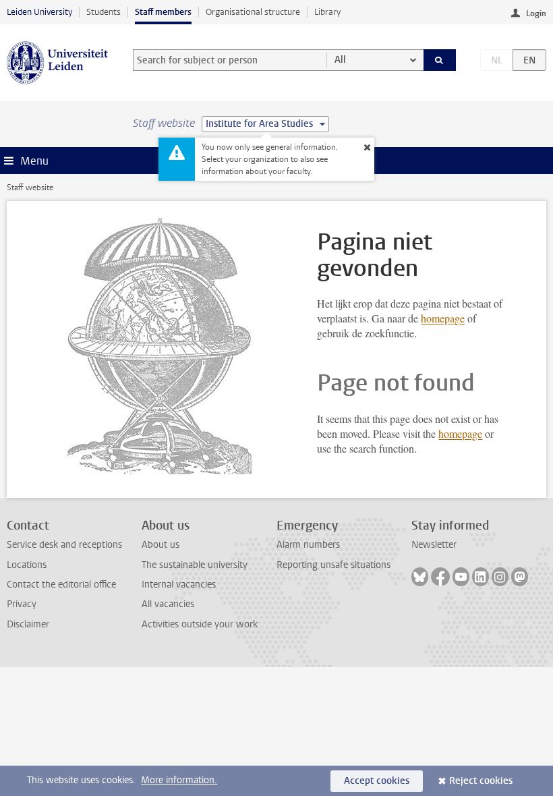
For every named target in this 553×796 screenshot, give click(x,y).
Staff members (163, 12)
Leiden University (39, 12)
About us (160, 544)
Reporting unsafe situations (333, 565)
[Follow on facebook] (440, 576)
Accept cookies (376, 780)
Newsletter (434, 544)
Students (103, 12)
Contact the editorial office (61, 584)
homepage (443, 318)
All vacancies (168, 604)
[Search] (440, 60)
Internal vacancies (179, 584)
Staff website (30, 187)
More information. (179, 780)
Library (327, 12)
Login (536, 13)
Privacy (21, 604)
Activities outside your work (200, 624)
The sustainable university (195, 565)
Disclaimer (28, 624)
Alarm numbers (308, 544)
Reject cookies (481, 780)
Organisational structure (253, 12)
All (340, 59)
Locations (27, 565)
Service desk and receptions (64, 544)
